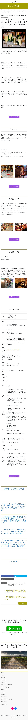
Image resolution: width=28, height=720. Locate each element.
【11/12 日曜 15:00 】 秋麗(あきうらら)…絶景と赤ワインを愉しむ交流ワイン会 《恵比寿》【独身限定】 (15, 592)
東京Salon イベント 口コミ (6, 684)
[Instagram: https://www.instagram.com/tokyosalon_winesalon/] (12, 708)
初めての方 (3, 677)
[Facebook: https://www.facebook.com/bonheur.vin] (15, 708)
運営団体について (4, 689)
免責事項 (3, 694)
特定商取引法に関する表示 (6, 699)
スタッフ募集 (3, 701)
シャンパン (10, 584)
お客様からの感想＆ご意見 (14, 489)
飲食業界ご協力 (4, 704)
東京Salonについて (5, 687)
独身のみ (20, 584)
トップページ (14, 561)
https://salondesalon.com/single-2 (13, 349)
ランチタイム (15, 584)
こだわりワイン (4, 17)
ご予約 (2, 675)
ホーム (2, 672)
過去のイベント (11, 585)
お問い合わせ (3, 682)
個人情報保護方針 (4, 696)
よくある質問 (3, 679)
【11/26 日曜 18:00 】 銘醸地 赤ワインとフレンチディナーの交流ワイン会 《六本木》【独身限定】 (13, 531)
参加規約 (3, 692)
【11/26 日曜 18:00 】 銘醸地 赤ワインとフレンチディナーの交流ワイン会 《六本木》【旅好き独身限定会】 (15, 598)
